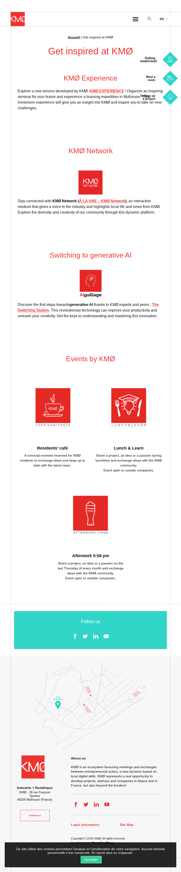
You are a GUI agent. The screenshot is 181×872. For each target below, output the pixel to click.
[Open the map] (90, 706)
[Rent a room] (170, 78)
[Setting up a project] (170, 97)
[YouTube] (106, 636)
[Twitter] (85, 636)
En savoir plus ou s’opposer (111, 853)
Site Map (127, 825)
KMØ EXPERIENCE (107, 91)
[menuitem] (163, 19)
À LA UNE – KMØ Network (102, 201)
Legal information (85, 825)
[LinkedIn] (95, 636)
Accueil (74, 37)
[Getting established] (170, 59)
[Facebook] (75, 636)
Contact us (35, 815)
